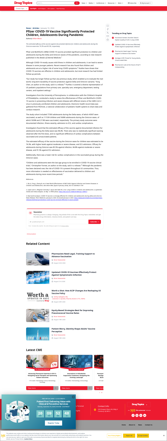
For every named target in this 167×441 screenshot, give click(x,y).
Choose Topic (20, 8)
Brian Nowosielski (59, 260)
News (140, 425)
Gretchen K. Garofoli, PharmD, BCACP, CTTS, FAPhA (68, 299)
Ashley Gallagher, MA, (61, 297)
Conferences (100, 3)
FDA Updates (51, 8)
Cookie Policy (28, 439)
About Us (132, 425)
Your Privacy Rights (114, 435)
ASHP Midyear (42, 8)
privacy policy (65, 226)
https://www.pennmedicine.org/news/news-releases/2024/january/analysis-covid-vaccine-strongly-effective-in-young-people (64, 199)
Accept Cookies (143, 435)
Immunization (31, 234)
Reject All (129, 435)
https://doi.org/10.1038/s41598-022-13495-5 (73, 192)
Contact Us (148, 425)
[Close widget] (73, 397)
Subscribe (93, 222)
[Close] (164, 435)
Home (124, 425)
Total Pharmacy (60, 8)
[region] (83, 436)
